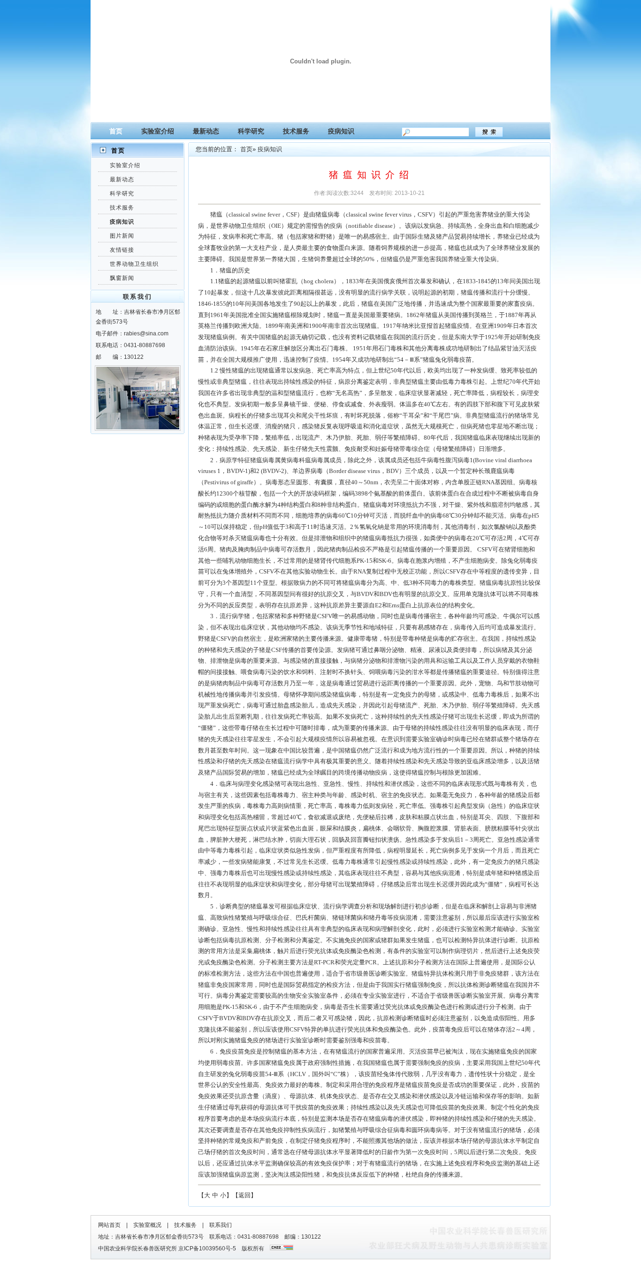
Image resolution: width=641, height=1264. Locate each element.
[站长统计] (281, 1248)
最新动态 (206, 131)
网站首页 (109, 1225)
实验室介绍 (157, 131)
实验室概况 (147, 1225)
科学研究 (251, 131)
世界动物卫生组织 (134, 264)
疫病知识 (341, 131)
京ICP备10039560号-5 (210, 1248)
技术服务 (296, 131)
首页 (115, 131)
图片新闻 (122, 236)
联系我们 (220, 1225)
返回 (244, 1195)
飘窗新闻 (122, 278)
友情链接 (122, 250)
